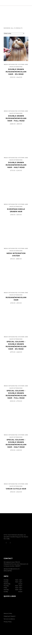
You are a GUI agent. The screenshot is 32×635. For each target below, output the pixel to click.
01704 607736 (8, 571)
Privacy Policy (7, 621)
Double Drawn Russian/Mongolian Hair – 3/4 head (16, 71)
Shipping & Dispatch (9, 616)
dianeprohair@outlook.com (12, 569)
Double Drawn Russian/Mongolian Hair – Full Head (16, 118)
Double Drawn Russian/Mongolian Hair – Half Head (16, 165)
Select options (16, 77)
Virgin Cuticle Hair (16, 489)
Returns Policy (8, 613)
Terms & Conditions (9, 619)
